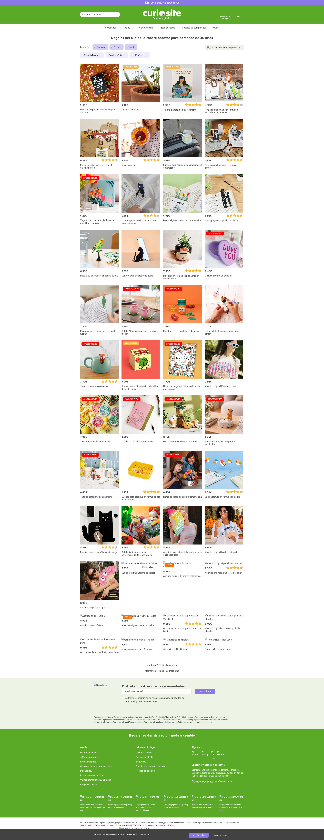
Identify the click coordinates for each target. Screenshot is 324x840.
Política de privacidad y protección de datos (195, 722)
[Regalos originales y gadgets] (162, 12)
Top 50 (126, 27)
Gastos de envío (88, 752)
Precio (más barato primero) (226, 47)
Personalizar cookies (220, 835)
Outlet (216, 27)
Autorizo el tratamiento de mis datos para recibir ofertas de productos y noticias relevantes (154, 700)
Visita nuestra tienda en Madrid (95, 780)
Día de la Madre (91, 55)
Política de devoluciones (92, 775)
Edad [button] (131, 47)
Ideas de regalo (167, 27)
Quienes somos (144, 752)
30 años (139, 55)
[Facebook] (195, 753)
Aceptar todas (199, 835)
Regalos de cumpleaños (194, 27)
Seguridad (141, 761)
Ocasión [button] (100, 47)
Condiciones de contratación (150, 766)
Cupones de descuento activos (96, 766)
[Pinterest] (221, 753)
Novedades (110, 27)
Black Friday (86, 770)
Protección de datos (146, 757)
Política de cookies (145, 770)
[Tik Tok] (213, 755)
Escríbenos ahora (223, 781)
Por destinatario (145, 27)
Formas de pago (88, 761)
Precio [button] (116, 47)
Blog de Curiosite (88, 784)
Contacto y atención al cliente (208, 764)
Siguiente (171, 665)
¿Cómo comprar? (89, 757)
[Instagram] (205, 753)
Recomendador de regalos (226, 15)
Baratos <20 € (116, 55)
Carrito (238, 15)
